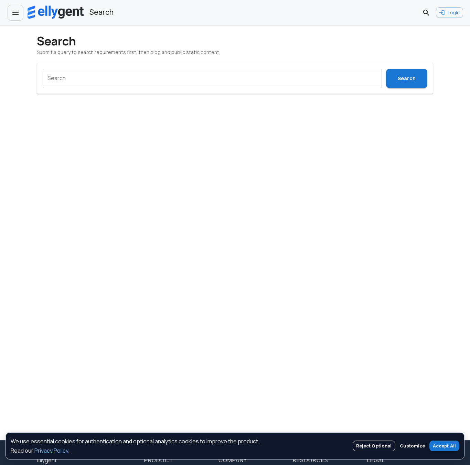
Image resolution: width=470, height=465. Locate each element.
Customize (412, 446)
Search (407, 78)
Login (454, 12)
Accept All (444, 446)
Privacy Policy (51, 450)
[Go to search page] (426, 13)
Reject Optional (374, 446)
